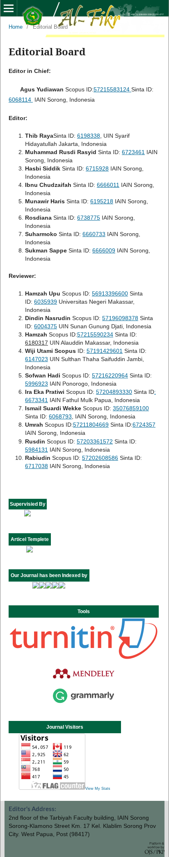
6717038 (36, 466)
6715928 (97, 168)
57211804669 (91, 424)
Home (16, 27)
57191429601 (105, 351)
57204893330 (114, 392)
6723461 (133, 152)
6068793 (60, 416)
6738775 (88, 217)
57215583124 (112, 89)
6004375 (45, 326)
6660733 (93, 234)
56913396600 (110, 293)
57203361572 (95, 441)
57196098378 (120, 318)
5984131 (36, 449)
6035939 (45, 301)
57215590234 (95, 334)
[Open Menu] (8, 8)
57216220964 (110, 375)
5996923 (36, 383)
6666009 (103, 250)
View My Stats (97, 789)
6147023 (36, 359)
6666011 (108, 185)
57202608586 (100, 458)
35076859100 (131, 408)
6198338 (88, 135)
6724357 (143, 424)
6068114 (21, 99)
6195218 (101, 201)
